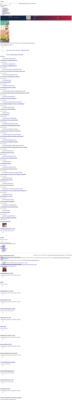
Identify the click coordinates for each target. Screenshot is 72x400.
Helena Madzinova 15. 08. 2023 (6, 291)
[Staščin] (36, 278)
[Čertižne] (36, 234)
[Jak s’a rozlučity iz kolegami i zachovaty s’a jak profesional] (36, 101)
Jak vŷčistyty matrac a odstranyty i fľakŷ (8, 158)
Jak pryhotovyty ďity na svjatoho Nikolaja (9, 120)
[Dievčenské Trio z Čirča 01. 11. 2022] (36, 332)
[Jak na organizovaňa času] (36, 80)
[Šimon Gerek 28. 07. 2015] (36, 296)
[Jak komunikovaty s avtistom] (36, 194)
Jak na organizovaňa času (5, 82)
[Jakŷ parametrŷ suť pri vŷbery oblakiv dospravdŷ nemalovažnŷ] (36, 188)
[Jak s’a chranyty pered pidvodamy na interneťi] (36, 74)
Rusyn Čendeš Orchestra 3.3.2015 (7, 255)
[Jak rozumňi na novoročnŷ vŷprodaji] (36, 85)
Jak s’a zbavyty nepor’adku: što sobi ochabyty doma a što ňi (12, 71)
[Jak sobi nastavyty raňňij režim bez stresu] (36, 58)
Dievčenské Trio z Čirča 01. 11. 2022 (7, 335)
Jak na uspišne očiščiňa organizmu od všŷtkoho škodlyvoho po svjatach (14, 92)
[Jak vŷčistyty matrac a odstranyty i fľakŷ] (36, 156)
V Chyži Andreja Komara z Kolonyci (7, 362)
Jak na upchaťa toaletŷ (5, 212)
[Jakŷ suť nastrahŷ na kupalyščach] (36, 199)
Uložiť (1, 266)
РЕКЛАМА (6, 12)
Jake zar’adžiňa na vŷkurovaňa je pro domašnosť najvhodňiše (13, 174)
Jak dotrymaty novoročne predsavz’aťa (8, 98)
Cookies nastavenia (61, 255)
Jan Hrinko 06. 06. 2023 (5, 388)
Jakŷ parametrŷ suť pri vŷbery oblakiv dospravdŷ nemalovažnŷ (13, 190)
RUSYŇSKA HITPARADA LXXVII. (7, 228)
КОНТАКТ (6, 13)
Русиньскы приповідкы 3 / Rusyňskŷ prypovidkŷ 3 (11, 397)
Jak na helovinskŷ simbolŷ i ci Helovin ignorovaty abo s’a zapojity (13, 147)
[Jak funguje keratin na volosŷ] (36, 177)
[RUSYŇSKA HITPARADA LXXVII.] (36, 225)
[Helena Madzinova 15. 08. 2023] (36, 287)
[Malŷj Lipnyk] (36, 323)
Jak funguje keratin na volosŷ (6, 179)
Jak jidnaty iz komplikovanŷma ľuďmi (8, 217)
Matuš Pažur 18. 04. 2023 (5, 317)
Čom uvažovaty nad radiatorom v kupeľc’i (9, 141)
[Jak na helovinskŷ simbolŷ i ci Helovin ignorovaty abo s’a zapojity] (36, 145)
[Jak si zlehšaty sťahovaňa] (36, 161)
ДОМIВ (5, 8)
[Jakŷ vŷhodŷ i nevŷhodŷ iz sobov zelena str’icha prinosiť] (36, 134)
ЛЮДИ (4, 11)
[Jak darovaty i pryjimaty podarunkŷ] (36, 107)
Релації (5, 10)
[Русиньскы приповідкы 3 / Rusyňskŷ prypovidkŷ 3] (36, 394)
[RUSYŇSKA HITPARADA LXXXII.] (36, 305)
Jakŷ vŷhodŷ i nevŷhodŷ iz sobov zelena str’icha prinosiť (11, 136)
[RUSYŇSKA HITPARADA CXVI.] (36, 367)
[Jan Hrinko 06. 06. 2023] (36, 385)
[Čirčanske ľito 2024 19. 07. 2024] (36, 376)
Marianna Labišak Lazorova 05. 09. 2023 (8, 353)
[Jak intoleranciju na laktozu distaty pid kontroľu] (36, 123)
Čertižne (2, 237)
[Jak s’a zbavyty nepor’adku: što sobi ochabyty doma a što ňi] (36, 69)
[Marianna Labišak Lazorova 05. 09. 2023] (36, 349)
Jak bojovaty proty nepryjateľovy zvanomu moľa (10, 130)
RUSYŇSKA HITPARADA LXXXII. (7, 308)
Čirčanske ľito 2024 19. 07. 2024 (6, 379)
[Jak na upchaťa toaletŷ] (36, 210)
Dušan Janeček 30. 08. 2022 (6, 344)
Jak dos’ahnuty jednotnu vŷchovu (7, 152)
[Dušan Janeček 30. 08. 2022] (36, 341)
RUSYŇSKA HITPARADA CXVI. (7, 371)
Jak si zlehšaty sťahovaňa (5, 163)
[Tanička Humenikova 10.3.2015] (36, 269)
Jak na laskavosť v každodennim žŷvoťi (8, 65)
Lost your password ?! (32, 3)
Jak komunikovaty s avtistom (6, 196)
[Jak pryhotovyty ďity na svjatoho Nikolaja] (36, 118)
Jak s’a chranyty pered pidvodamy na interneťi (10, 76)
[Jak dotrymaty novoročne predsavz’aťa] (36, 96)
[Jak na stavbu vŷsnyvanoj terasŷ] (36, 183)
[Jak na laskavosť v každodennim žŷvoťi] (36, 63)
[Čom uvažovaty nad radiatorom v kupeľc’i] (36, 139)
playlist (3, 14)
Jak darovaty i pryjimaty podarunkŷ (7, 109)
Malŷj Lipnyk (3, 326)
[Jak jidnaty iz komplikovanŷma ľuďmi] (36, 215)
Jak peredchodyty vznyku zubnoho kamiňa (9, 206)
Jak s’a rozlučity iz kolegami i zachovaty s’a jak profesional (12, 103)
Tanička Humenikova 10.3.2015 (6, 273)
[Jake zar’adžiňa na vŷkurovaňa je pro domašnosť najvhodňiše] (36, 172)
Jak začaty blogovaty (4, 114)
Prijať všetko (6, 258)
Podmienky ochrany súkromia (53, 255)
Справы (3, 246)
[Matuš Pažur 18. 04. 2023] (36, 314)
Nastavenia (2, 258)
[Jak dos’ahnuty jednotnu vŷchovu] (36, 150)
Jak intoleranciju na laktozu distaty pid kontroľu (10, 125)
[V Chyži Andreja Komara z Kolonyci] (36, 358)
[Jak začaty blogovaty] (36, 112)
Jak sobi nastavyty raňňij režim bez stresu (8, 60)
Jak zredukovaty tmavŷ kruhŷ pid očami (8, 168)
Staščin (1, 282)
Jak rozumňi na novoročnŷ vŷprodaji (8, 87)
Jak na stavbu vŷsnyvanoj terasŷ (7, 185)
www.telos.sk (69, 255)
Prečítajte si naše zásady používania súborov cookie (62, 257)
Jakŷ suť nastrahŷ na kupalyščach (7, 201)
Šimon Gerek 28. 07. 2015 (5, 299)
